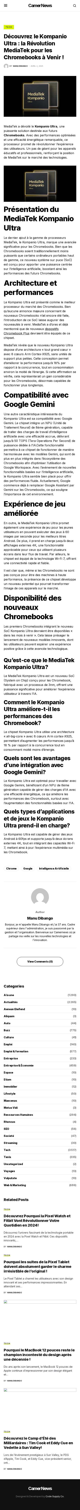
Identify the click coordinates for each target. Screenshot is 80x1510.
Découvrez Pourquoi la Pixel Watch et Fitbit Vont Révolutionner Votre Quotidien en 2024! (37, 1220)
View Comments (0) (40, 961)
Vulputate (10, 1178)
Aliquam (9, 1016)
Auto (7, 1023)
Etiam (7, 1079)
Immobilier (10, 1086)
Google (27, 868)
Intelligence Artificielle (54, 868)
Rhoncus (9, 1121)
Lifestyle (9, 1093)
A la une (9, 995)
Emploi (8, 1044)
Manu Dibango (40, 918)
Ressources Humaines (18, 1114)
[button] (6, 5)
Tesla (7, 1157)
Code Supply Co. (55, 1496)
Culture (9, 1037)
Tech (9, 27)
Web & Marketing (15, 1185)
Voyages (9, 1171)
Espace (8, 1072)
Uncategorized (13, 1164)
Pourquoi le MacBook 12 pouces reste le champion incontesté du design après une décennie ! (39, 1355)
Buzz (7, 1030)
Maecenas (10, 1100)
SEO (6, 1128)
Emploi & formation (16, 1051)
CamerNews (40, 5)
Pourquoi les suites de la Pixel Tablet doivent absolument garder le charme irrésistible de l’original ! (37, 1266)
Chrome (11, 868)
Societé (9, 1135)
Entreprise (11, 1058)
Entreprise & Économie (18, 1065)
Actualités (11, 1002)
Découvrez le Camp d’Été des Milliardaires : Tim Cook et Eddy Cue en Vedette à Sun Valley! (38, 1443)
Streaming (10, 1142)
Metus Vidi (11, 1107)
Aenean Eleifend (14, 1009)
